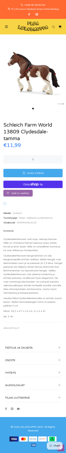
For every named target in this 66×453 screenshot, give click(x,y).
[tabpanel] (33, 73)
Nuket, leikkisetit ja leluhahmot (36, 217)
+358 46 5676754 (34, 5)
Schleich (17, 213)
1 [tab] (33, 108)
